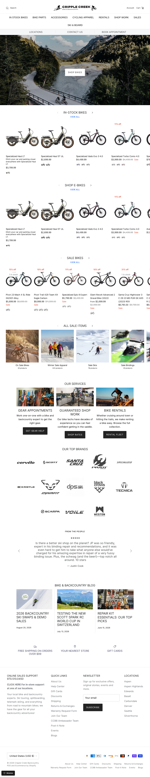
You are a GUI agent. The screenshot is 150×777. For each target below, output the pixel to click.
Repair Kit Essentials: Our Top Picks (115, 617)
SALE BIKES (75, 258)
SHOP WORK (121, 17)
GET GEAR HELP (35, 431)
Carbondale (130, 701)
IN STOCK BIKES (18, 17)
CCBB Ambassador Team (65, 720)
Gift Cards (56, 691)
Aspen (127, 681)
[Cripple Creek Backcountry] (75, 8)
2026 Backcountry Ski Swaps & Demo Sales (32, 617)
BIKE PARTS (39, 17)
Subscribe (92, 707)
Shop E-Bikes (75, 185)
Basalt (127, 696)
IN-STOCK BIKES (75, 112)
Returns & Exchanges (63, 706)
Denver (128, 706)
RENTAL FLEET (114, 434)
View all (75, 117)
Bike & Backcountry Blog (75, 585)
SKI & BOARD (75, 25)
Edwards (129, 691)
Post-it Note (57, 725)
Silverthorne (131, 715)
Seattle (128, 711)
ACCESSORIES (59, 17)
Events (54, 730)
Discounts (56, 696)
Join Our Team (59, 715)
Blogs (54, 735)
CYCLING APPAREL (83, 17)
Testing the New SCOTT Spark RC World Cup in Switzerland (71, 619)
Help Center (57, 686)
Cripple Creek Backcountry (27, 763)
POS (9, 765)
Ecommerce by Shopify (25, 765)
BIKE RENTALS (75, 72)
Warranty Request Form (64, 711)
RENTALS (104, 17)
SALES (137, 17)
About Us (56, 681)
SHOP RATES (75, 434)
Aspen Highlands (133, 686)
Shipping (56, 701)
